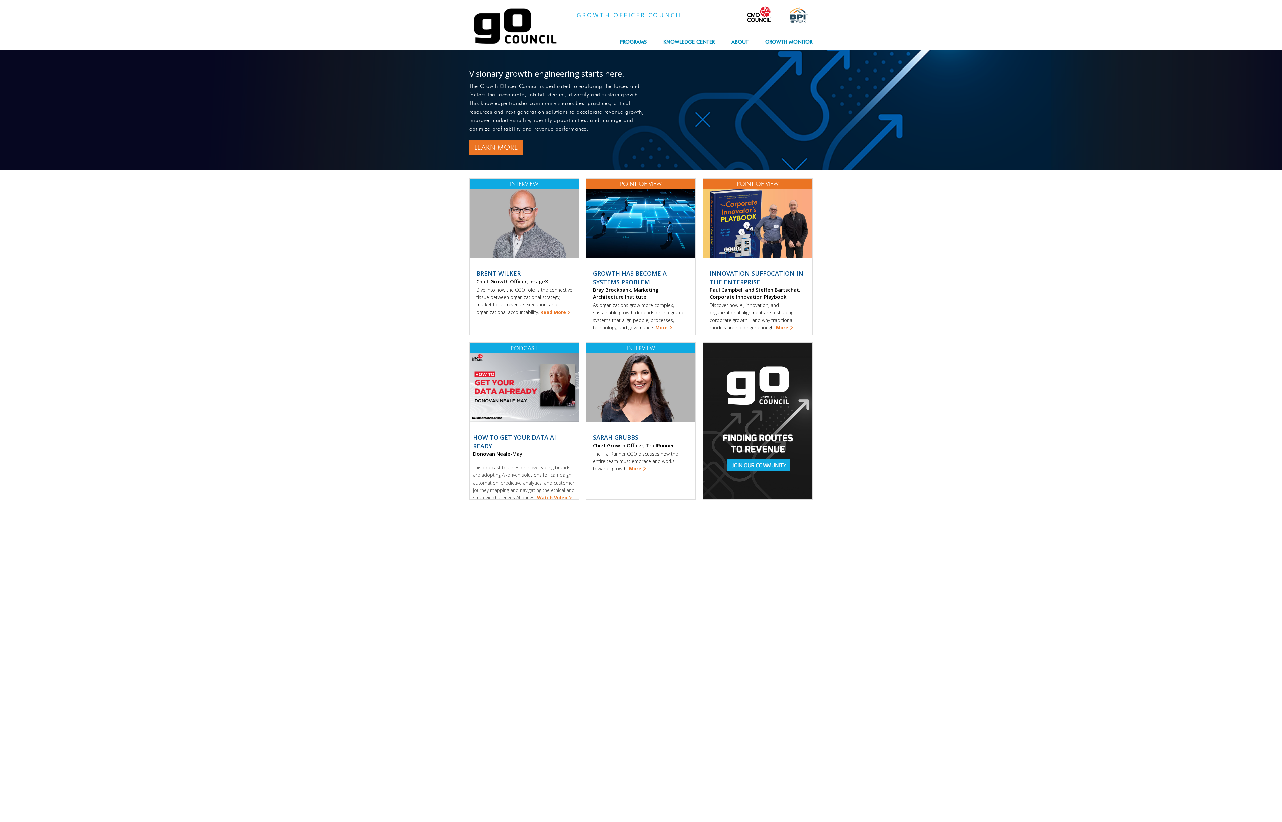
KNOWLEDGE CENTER (689, 42)
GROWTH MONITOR (788, 42)
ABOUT (740, 42)
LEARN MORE (496, 147)
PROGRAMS (633, 42)
